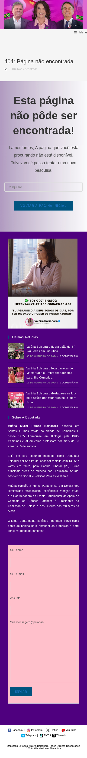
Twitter (54, 730)
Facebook (17, 730)
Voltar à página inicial (43, 205)
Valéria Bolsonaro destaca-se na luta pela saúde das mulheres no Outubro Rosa (51, 398)
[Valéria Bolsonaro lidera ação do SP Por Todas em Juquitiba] (16, 351)
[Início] (5, 69)
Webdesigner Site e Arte (47, 748)
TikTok (47, 735)
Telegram (30, 735)
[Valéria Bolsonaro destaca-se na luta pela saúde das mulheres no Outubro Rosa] (16, 400)
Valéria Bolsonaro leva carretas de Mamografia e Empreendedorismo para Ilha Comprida (49, 373)
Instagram (36, 730)
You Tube (70, 730)
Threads (61, 735)
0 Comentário (69, 356)
